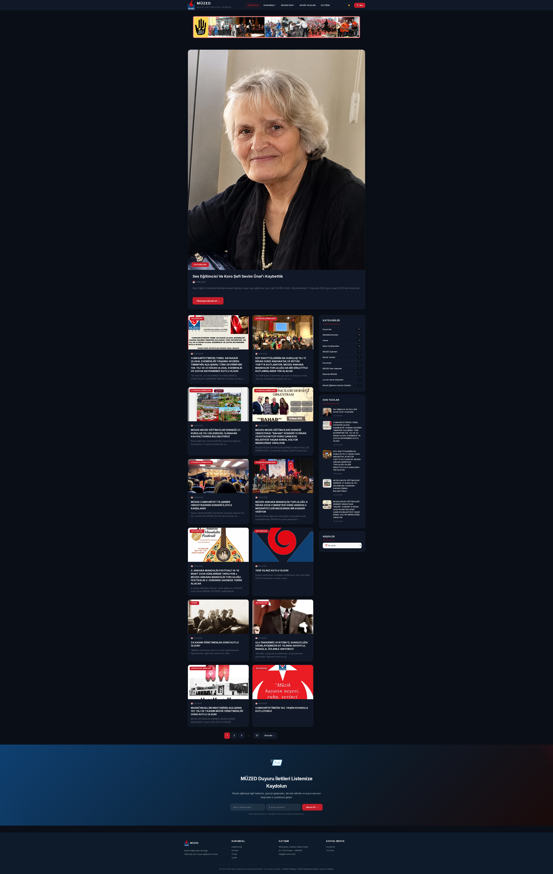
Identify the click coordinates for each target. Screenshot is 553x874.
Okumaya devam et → (208, 301)
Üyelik (234, 857)
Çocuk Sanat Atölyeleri (333, 380)
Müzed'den (288, 5)
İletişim (325, 5)
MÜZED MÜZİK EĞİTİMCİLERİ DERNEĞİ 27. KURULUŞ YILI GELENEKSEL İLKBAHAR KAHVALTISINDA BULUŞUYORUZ (216, 433)
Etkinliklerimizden (330, 335)
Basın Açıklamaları (331, 346)
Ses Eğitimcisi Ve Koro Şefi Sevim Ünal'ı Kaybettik (238, 276)
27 (257, 735)
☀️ (349, 5)
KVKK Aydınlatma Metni (308, 869)
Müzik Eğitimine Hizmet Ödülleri (337, 385)
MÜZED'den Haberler (332, 368)
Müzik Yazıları (308, 5)
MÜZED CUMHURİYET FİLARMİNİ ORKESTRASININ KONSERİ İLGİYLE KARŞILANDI (211, 505)
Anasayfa (253, 5)
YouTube (330, 850)
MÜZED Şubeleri (330, 352)
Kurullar (235, 850)
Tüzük (234, 854)
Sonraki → (269, 735)
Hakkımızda (237, 847)
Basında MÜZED (330, 374)
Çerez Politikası (327, 869)
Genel (325, 340)
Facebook (330, 847)
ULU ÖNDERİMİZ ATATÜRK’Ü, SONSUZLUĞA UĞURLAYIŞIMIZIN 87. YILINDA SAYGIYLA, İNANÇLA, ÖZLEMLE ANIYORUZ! (281, 645)
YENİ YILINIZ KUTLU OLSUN (271, 570)
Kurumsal (270, 5)
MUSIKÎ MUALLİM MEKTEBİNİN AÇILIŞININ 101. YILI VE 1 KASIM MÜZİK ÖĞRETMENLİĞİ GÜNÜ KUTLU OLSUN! (217, 711)
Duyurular (327, 329)
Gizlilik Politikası (289, 869)
